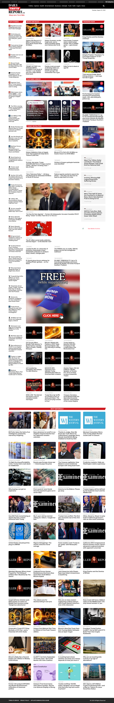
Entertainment (49, 6)
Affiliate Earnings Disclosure (40, 700)
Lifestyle (64, 6)
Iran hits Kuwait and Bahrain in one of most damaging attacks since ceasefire (16, 139)
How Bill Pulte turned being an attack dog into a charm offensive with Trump (19, 517)
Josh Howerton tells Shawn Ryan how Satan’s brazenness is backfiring (69, 573)
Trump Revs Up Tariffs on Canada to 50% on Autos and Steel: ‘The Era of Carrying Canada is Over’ (53, 398)
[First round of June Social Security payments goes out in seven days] (44, 477)
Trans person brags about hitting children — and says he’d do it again (15, 47)
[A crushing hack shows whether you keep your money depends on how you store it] (69, 645)
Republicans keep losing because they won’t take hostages (15, 27)
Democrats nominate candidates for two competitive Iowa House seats (15, 299)
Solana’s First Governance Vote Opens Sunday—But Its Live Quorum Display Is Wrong (44, 685)
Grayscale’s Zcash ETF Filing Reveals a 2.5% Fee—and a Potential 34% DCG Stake (19, 630)
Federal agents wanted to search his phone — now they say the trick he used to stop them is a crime (66, 175)
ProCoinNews (29, 38)
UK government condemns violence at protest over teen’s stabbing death (15, 238)
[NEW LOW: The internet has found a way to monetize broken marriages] (34, 385)
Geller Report (30, 64)
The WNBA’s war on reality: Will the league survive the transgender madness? (66, 250)
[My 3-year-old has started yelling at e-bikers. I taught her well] (44, 504)
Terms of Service (14, 700)
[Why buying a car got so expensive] (20, 477)
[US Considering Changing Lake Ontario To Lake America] (34, 358)
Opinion (36, 6)
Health (42, 6)
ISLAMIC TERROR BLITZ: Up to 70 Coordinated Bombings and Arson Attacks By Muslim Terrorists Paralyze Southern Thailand (67, 263)
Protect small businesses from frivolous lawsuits (14, 168)
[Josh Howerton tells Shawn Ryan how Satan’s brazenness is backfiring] (69, 559)
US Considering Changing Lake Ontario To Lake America (34, 369)
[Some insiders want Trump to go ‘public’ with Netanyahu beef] (69, 530)
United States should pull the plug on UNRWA (19, 543)
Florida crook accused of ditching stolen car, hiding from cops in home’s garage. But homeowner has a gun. (52, 69)
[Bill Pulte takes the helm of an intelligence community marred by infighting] (20, 420)
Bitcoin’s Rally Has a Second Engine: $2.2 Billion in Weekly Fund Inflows (19, 658)
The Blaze (47, 38)
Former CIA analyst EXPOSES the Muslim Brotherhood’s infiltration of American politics (19, 686)
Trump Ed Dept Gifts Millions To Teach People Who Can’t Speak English (16, 278)
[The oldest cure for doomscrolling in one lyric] (44, 588)
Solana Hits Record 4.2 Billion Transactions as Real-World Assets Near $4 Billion (34, 43)
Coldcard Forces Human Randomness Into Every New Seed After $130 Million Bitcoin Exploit (43, 574)
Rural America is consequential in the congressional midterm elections (15, 159)
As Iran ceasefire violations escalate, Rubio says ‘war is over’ (16, 210)
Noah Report (29, 172)
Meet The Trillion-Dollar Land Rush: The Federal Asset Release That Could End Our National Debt (93, 162)
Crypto (78, 6)
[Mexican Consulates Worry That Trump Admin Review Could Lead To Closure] (94, 420)
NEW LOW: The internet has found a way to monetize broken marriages (34, 397)
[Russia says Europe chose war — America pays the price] (44, 450)
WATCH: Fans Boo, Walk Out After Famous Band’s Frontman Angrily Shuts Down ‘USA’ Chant (93, 213)
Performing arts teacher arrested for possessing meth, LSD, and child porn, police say (15, 36)
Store (83, 6)
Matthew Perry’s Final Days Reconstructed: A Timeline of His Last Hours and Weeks (15, 149)
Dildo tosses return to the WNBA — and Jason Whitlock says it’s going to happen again (15, 95)
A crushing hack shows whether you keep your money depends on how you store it (69, 658)
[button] (104, 5)
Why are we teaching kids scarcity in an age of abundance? (92, 658)
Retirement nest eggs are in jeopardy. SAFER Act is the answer (15, 328)
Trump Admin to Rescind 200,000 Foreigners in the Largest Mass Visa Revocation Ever (70, 346)
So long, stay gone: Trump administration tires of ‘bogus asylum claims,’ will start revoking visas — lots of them (38, 165)
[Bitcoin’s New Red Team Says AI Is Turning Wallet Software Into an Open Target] (69, 616)
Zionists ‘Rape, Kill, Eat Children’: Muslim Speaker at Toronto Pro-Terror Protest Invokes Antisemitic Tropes (71, 372)
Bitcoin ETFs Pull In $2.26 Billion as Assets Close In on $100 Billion (65, 153)
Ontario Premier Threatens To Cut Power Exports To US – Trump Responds (15, 75)
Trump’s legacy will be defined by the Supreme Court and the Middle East (94, 490)
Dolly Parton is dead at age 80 (71, 67)
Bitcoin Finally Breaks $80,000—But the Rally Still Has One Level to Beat (15, 65)
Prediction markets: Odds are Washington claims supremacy (94, 463)
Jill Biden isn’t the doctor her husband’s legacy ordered (15, 319)
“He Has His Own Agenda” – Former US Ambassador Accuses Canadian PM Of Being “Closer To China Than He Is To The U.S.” (52, 214)
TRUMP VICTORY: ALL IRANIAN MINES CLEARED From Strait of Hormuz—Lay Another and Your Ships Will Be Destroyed (34, 70)
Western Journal (62, 430)
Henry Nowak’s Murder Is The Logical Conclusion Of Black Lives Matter (15, 219)
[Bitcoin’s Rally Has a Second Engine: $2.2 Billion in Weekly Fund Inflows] (20, 645)
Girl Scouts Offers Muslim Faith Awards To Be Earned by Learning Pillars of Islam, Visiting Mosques (34, 346)
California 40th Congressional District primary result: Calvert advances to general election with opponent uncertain (94, 545)
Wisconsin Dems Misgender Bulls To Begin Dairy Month (15, 269)
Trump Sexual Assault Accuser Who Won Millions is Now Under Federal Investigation (15, 309)
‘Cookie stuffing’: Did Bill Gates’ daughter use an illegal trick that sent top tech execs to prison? (69, 686)
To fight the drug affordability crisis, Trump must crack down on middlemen (20, 463)
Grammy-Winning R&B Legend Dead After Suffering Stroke (92, 179)
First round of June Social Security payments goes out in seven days (44, 490)
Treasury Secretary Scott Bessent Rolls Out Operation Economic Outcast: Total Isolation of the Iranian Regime (71, 398)
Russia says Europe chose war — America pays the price (44, 463)
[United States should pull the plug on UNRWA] (20, 530)
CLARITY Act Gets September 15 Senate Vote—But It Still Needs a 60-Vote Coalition (44, 658)
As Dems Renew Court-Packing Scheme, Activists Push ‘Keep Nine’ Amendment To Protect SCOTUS (16, 248)
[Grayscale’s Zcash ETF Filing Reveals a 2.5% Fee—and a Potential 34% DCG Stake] (20, 616)
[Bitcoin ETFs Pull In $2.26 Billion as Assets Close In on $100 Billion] (67, 138)
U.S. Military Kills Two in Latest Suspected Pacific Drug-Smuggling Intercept (15, 118)
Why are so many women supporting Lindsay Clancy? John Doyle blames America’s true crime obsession (68, 602)
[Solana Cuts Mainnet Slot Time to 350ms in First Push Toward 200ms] (44, 616)
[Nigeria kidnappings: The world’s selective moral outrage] (44, 530)
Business (58, 6)
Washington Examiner (14, 430)
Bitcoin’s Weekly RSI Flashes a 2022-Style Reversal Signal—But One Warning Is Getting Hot (52, 346)
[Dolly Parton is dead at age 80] (72, 56)
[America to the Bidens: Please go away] (69, 477)
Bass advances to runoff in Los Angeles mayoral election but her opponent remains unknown (15, 348)
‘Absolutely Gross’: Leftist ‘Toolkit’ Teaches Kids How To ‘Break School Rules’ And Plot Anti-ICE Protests (16, 288)
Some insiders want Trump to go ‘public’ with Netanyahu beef (68, 544)
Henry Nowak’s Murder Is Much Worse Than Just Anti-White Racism (15, 228)
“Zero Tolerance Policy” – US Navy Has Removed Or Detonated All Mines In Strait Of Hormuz (38, 175)
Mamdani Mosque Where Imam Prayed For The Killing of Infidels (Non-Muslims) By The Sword (20, 574)
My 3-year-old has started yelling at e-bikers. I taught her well (44, 517)
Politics (31, 6)
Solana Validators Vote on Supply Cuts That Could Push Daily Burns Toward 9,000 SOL (37, 153)
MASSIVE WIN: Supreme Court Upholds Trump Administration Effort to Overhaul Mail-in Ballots (53, 371)
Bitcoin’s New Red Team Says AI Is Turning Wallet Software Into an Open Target (68, 630)
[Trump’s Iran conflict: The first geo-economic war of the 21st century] (69, 504)
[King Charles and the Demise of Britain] (94, 559)
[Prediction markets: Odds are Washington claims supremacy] (94, 450)
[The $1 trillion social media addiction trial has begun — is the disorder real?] (39, 228)
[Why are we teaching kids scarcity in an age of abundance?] (94, 645)
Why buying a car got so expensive (17, 490)
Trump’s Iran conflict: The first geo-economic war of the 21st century (69, 517)
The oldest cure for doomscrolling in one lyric (42, 600)
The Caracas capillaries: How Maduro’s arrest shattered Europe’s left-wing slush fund (68, 463)
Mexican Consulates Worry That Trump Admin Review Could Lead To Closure (16, 372)
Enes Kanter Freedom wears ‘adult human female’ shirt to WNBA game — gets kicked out (71, 43)
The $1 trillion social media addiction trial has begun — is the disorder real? (38, 240)
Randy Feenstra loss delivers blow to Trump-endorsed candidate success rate (16, 129)
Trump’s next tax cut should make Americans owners (16, 56)
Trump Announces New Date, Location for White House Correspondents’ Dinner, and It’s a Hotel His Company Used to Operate (16, 189)
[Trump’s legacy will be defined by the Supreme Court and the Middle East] (94, 477)
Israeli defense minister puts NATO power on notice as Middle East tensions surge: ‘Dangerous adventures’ (19, 602)
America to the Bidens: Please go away (69, 490)
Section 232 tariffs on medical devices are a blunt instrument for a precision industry (16, 177)
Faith (74, 6)
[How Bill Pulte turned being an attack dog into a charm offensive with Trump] (20, 504)
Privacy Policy (24, 700)
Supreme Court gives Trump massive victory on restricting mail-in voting (15, 85)
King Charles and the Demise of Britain (92, 37)
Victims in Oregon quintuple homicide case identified (66, 163)
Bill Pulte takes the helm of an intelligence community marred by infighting (15, 338)
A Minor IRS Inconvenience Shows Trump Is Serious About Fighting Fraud (16, 201)
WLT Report (89, 158)
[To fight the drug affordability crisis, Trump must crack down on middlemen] (20, 450)
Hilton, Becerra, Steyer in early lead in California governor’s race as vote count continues (94, 517)
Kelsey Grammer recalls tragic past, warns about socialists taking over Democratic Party (53, 43)
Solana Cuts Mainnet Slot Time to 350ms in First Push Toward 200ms (44, 630)
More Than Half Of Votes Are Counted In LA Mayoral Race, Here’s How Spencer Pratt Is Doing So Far (93, 196)
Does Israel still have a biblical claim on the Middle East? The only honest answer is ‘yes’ (94, 601)
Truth (70, 6)
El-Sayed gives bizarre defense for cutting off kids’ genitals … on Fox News (37, 262)
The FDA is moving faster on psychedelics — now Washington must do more (15, 108)
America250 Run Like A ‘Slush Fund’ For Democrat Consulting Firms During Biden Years (15, 259)
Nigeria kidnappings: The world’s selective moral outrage (42, 544)
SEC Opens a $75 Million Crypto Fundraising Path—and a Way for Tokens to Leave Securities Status (94, 686)
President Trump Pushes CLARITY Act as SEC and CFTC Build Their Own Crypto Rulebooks (94, 631)
